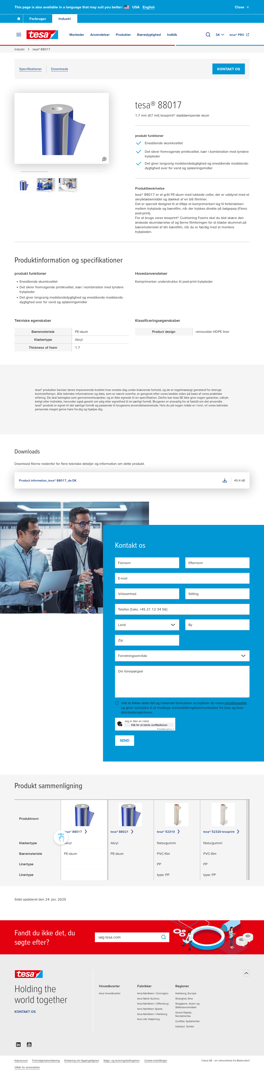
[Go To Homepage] (18, 18)
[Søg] (208, 35)
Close (239, 7)
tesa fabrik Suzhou (148, 998)
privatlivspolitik (236, 703)
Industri (65, 19)
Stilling (193, 594)
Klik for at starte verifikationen (149, 724)
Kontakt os (228, 69)
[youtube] (29, 1046)
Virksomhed (127, 594)
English (149, 7)
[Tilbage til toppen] (246, 973)
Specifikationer (30, 69)
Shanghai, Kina (184, 998)
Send (124, 740)
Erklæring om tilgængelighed (81, 1060)
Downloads (59, 69)
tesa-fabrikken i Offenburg (153, 1003)
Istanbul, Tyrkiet (184, 1026)
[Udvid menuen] (18, 34)
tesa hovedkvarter (110, 993)
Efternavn (195, 563)
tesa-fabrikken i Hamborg (152, 1014)
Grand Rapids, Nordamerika (183, 1014)
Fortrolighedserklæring (46, 1060)
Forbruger (37, 19)
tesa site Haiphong (148, 1019)
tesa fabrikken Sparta (149, 1008)
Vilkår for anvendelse (27, 1067)
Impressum (21, 1060)
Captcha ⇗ (165, 729)
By (190, 625)
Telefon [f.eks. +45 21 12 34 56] (142, 609)
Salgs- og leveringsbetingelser (121, 1060)
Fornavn (124, 563)
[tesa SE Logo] (42, 34)
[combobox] (144, 626)
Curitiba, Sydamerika (187, 1021)
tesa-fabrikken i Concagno (152, 993)
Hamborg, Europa (185, 993)
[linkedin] (18, 1046)
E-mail (122, 578)
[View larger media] (104, 159)
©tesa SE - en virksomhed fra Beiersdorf (225, 1060)
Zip (120, 640)
